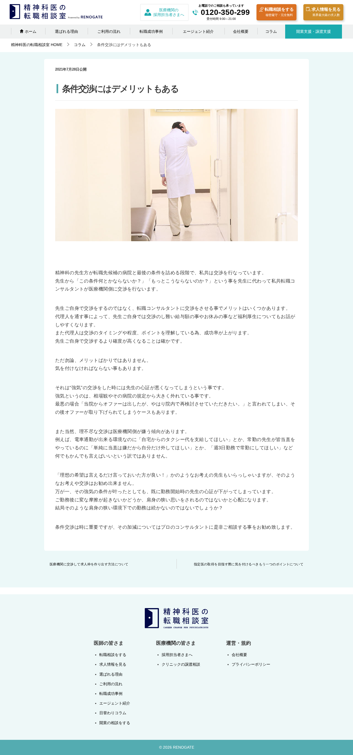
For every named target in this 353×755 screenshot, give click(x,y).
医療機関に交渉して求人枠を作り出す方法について (89, 564)
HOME (36, 44)
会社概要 (240, 31)
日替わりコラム (112, 713)
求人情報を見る (326, 12)
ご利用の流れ (109, 31)
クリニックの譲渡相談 (181, 664)
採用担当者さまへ (177, 654)
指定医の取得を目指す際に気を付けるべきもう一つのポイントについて (248, 564)
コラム (271, 31)
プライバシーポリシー (251, 664)
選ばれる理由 (66, 31)
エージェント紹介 (198, 31)
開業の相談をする (114, 723)
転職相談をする (279, 12)
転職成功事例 (151, 31)
